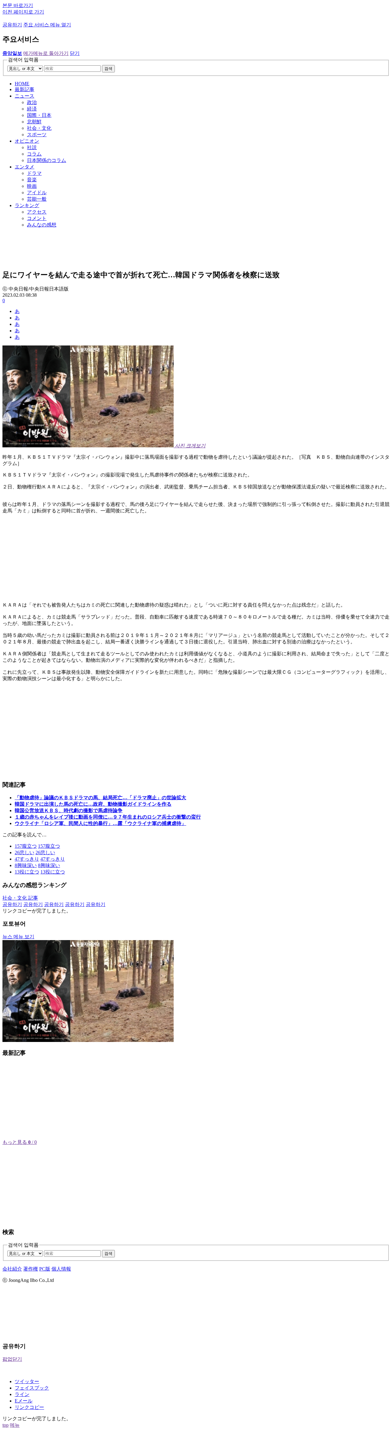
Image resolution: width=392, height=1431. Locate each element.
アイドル (37, 192)
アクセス (37, 211)
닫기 (75, 53)
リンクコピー (29, 1407)
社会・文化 (39, 128)
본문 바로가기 (17, 5)
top (5, 1425)
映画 (32, 186)
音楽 (32, 179)
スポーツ (37, 134)
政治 (32, 102)
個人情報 (61, 1268)
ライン (22, 1394)
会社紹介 (12, 1268)
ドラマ (34, 173)
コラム (34, 153)
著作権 (30, 1268)
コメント (37, 218)
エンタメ (24, 166)
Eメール (23, 1400)
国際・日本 (39, 115)
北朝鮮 (34, 121)
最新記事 (24, 89)
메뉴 (15, 1425)
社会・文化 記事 (20, 898)
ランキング (27, 205)
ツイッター (27, 1381)
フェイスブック (32, 1387)
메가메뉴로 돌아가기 (46, 53)
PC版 (44, 1268)
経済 (32, 108)
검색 (108, 68)
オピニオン (27, 141)
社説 (32, 147)
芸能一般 (37, 199)
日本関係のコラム (46, 160)
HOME (22, 83)
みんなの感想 (41, 224)
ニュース (24, 95)
